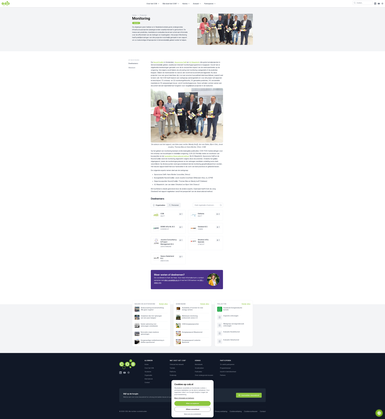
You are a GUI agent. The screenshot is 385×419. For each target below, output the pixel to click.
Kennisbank (199, 364)
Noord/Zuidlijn (158, 62)
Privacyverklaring (221, 411)
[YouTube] (379, 4)
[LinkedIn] (375, 4)
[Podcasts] (382, 4)
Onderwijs (173, 375)
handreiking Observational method (176, 156)
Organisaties (160, 205)
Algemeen (149, 360)
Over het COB (151, 4)
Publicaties (198, 371)
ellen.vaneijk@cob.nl (171, 280)
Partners (223, 375)
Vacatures (148, 371)
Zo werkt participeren (227, 364)
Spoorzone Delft (181, 62)
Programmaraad (225, 368)
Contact (147, 382)
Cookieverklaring (236, 411)
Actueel (196, 4)
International (149, 379)
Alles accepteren (192, 403)
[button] (379, 413)
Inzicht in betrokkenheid (228, 371)
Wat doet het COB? (170, 4)
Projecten (143, 15)
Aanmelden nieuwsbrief (250, 395)
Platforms (173, 371)
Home (134, 15)
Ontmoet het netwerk (177, 364)
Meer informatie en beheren (184, 398)
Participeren (208, 4)
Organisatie (148, 375)
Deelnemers (133, 63)
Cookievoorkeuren (250, 411)
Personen (175, 205)
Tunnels (172, 368)
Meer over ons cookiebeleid (192, 414)
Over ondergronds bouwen (204, 375)
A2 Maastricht (194, 62)
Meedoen (131, 68)
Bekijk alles (163, 304)
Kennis (184, 4)
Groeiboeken (199, 368)
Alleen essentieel (192, 409)
